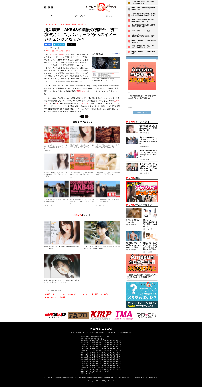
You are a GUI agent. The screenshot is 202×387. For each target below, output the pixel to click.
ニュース (46, 48)
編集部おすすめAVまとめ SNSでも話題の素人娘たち (144, 41)
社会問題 (63, 297)
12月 (86, 341)
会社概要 (62, 377)
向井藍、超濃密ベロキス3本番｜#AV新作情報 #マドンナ (143, 8)
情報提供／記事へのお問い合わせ (74, 377)
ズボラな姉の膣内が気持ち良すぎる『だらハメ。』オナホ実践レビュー (143, 46)
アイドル (84, 294)
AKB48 (48, 51)
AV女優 (47, 294)
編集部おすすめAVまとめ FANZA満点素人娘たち (143, 52)
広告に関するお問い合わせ (90, 377)
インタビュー (105, 294)
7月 (86, 339)
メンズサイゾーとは (49, 377)
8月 (100, 341)
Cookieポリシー (138, 377)
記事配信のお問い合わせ (104, 377)
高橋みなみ (80, 91)
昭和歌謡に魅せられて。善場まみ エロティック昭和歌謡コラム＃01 (148, 128)
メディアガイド (115, 377)
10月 (93, 341)
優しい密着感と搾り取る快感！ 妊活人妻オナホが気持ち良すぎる (143, 26)
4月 (95, 339)
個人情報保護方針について (126, 377)
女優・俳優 (94, 294)
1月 (104, 339)
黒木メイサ (55, 51)
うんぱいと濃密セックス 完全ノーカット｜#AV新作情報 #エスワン (143, 2)
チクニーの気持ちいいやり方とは (141, 31)
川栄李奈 (67, 51)
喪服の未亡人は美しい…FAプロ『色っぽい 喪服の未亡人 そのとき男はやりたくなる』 (144, 36)
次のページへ (86, 116)
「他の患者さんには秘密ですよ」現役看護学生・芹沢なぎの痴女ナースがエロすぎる (143, 14)
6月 (89, 339)
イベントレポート (50, 297)
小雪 (56, 103)
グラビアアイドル (59, 294)
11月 (90, 341)
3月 (98, 339)
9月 (97, 341)
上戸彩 (61, 51)
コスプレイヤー (73, 294)
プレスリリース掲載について (150, 377)
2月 (101, 339)
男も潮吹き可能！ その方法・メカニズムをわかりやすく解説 (133, 245)
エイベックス (85, 103)
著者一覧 (57, 377)
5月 (92, 339)
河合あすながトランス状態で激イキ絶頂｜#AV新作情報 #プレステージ (143, 20)
